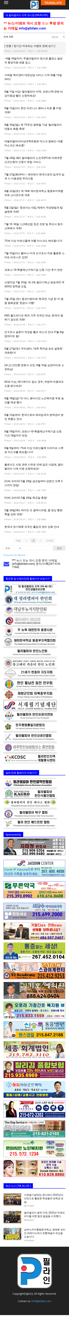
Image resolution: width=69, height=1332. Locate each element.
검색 (59, 548)
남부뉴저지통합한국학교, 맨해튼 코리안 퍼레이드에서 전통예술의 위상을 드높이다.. (44, 1233)
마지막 (49, 540)
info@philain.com (32, 28)
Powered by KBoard (14, 555)
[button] (6, 5)
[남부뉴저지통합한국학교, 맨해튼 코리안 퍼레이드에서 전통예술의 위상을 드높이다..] (12, 1234)
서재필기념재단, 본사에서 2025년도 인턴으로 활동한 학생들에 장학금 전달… (44, 1198)
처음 (18, 540)
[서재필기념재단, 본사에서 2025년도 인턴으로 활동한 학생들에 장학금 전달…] (12, 1199)
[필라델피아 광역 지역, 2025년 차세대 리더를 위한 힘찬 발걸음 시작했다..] (12, 1217)
